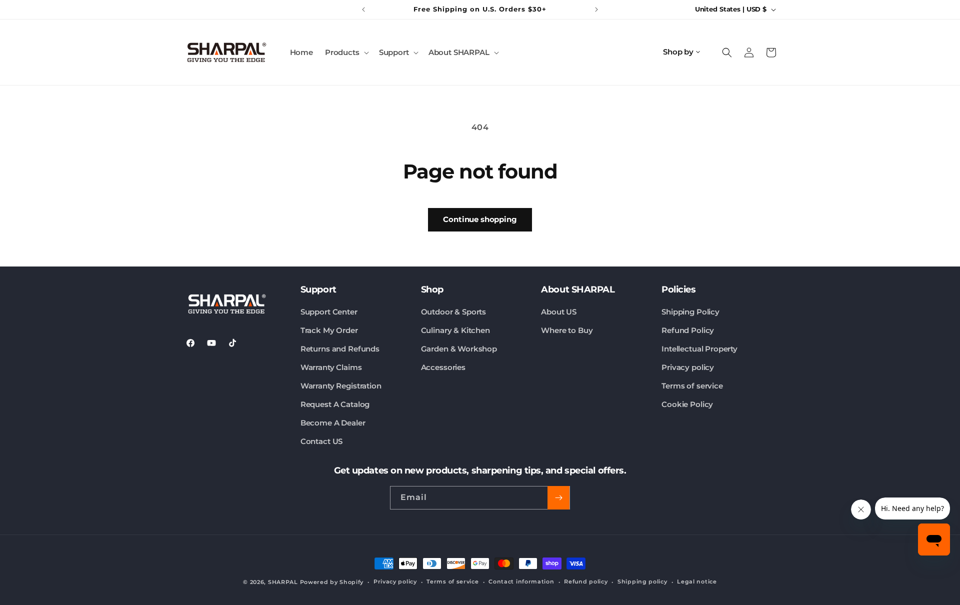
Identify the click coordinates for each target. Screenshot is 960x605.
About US (558, 311)
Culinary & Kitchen (455, 330)
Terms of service (692, 385)
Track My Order (329, 330)
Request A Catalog (335, 404)
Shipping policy (643, 581)
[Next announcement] (597, 9)
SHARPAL (283, 582)
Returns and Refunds (340, 349)
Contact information (521, 581)
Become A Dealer (333, 423)
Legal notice (696, 581)
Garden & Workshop (459, 349)
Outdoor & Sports (453, 311)
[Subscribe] (559, 498)
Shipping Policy (691, 311)
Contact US (321, 441)
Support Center (329, 311)
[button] (346, 53)
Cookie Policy (687, 404)
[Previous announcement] (363, 9)
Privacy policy (688, 367)
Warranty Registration (341, 385)
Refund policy (586, 581)
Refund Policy (688, 330)
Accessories (443, 367)
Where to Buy (566, 330)
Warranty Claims (331, 367)
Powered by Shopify (332, 582)
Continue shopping (479, 219)
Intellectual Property (700, 349)
